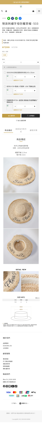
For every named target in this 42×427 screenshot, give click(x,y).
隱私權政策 (6, 369)
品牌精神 (5, 343)
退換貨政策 (6, 364)
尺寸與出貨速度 (8, 361)
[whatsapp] (16, 18)
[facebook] (12, 18)
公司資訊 (5, 348)
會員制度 (5, 359)
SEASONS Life (7, 346)
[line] (8, 18)
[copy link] (20, 18)
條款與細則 (6, 366)
